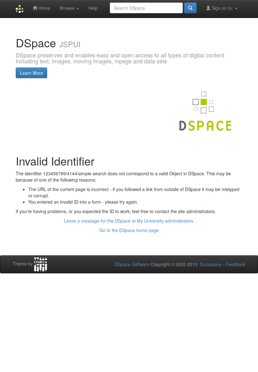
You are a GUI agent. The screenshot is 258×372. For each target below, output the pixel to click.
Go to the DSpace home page (129, 230)
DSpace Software (132, 264)
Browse (68, 8)
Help (93, 8)
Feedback (235, 264)
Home (43, 8)
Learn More (31, 73)
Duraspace (211, 264)
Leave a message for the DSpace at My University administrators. (129, 221)
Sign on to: (222, 8)
